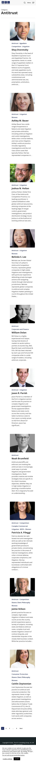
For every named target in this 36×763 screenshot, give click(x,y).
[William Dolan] (22, 314)
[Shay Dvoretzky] (22, 31)
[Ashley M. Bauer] (22, 102)
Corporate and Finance (20, 329)
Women (14, 117)
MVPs (22, 529)
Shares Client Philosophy (21, 603)
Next (21, 728)
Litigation (25, 46)
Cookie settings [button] (7, 759)
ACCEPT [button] (17, 759)
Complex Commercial (20, 526)
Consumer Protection (20, 674)
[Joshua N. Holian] (22, 173)
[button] (30, 2)
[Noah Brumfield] (22, 443)
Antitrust (15, 43)
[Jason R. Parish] (22, 378)
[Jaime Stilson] (22, 587)
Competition (16, 46)
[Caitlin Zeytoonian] (22, 659)
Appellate (23, 43)
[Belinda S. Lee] (22, 238)
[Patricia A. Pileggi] (22, 511)
